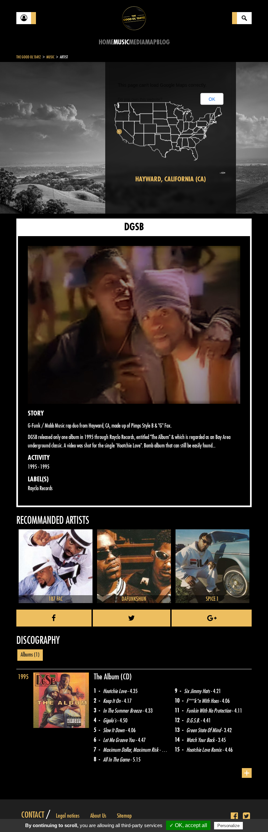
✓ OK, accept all (188, 825)
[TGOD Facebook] (234, 816)
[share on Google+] (212, 618)
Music (121, 42)
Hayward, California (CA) (170, 179)
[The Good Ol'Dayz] (134, 18)
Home (106, 42)
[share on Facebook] (54, 618)
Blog (163, 42)
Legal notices (67, 816)
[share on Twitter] (132, 618)
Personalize (228, 825)
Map (151, 42)
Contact (32, 815)
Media (137, 42)
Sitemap (124, 816)
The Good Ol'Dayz (28, 57)
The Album (107, 677)
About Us (98, 816)
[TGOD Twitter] (246, 816)
